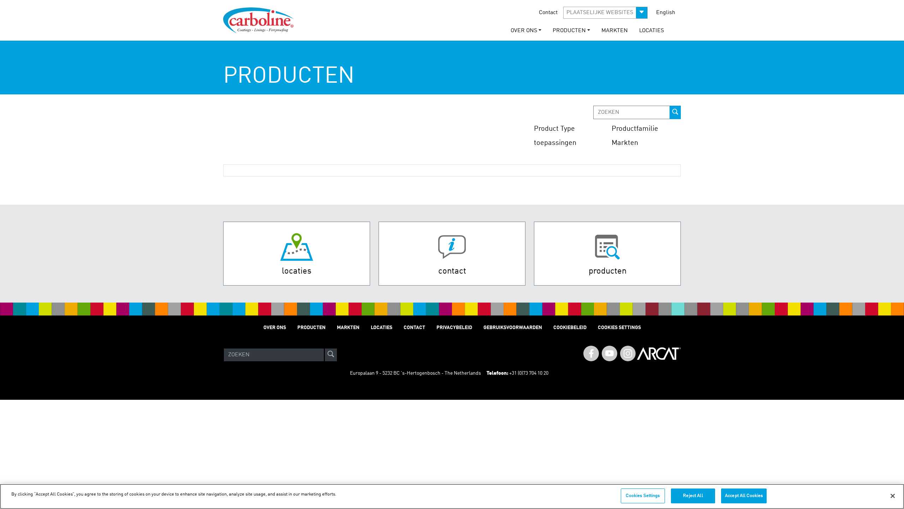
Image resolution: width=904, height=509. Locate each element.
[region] (452, 496)
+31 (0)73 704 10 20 (528, 373)
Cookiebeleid (570, 327)
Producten (311, 327)
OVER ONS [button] (524, 31)
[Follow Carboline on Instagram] (628, 353)
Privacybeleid (454, 327)
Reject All (693, 495)
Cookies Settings (643, 495)
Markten (614, 31)
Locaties (651, 31)
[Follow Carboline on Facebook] (591, 353)
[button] (605, 13)
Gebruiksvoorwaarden (512, 327)
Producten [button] (569, 31)
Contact (548, 13)
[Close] (892, 496)
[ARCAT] (659, 355)
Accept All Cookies (744, 495)
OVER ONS (274, 327)
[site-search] (331, 355)
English (665, 13)
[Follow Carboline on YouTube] (609, 353)
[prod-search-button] (675, 112)
